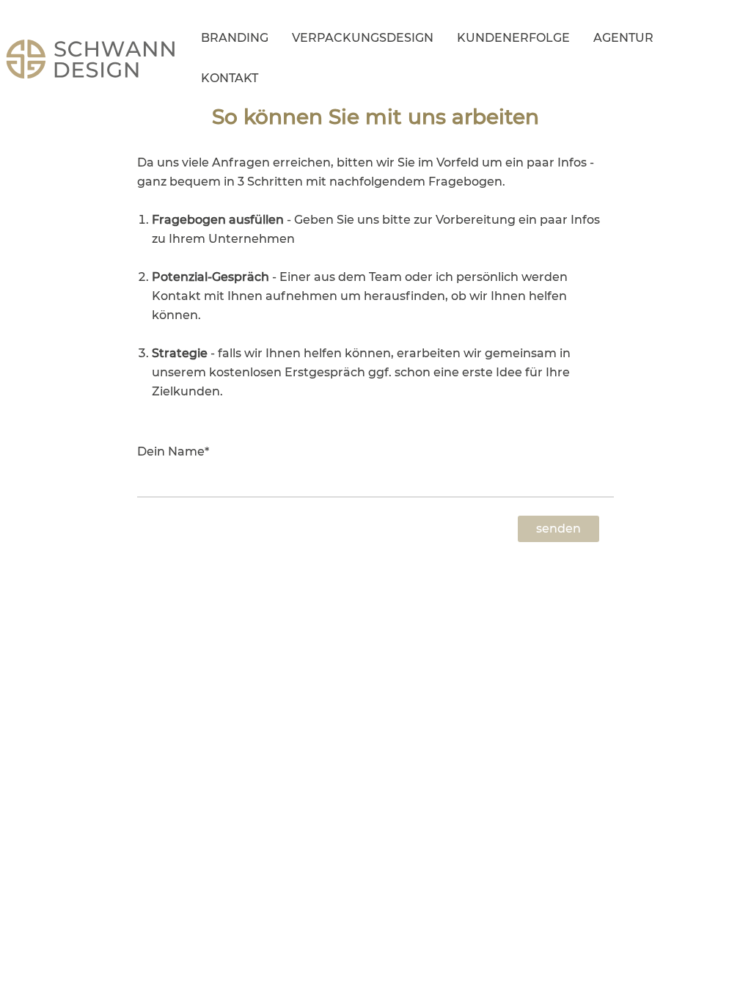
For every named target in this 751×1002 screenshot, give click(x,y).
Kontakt (229, 78)
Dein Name (173, 451)
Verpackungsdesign (362, 38)
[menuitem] (234, 40)
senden (558, 528)
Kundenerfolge (513, 38)
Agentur (623, 38)
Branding (234, 38)
